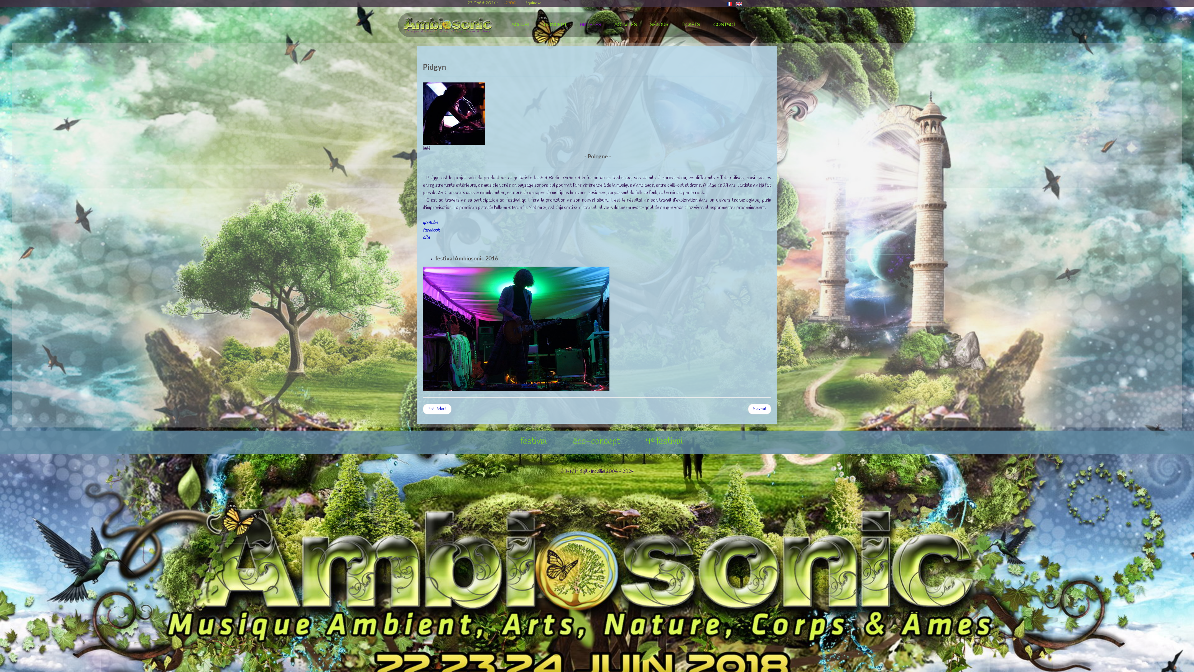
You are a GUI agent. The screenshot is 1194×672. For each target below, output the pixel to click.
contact (724, 25)
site (426, 238)
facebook (431, 230)
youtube (430, 223)
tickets (691, 25)
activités (625, 25)
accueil (521, 25)
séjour (659, 25)
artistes (590, 25)
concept (555, 25)
